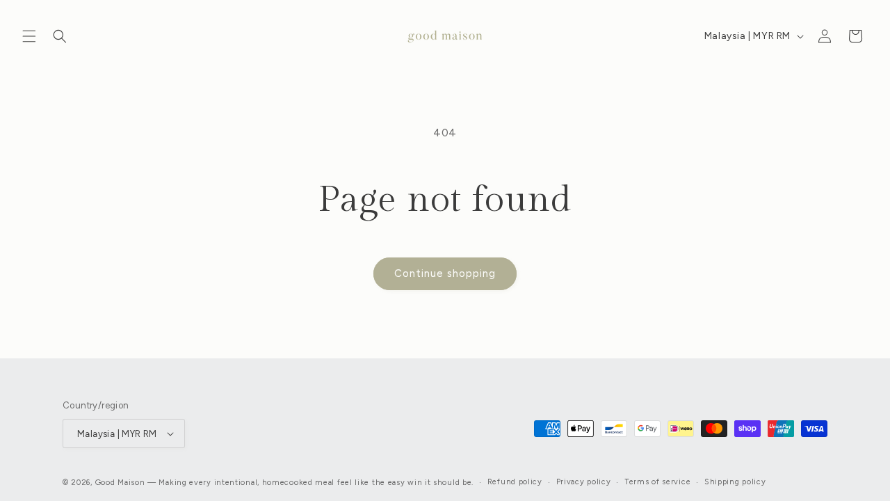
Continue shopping (445, 273)
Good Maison (120, 482)
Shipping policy (735, 481)
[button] (29, 36)
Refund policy (514, 481)
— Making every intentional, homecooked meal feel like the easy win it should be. (310, 482)
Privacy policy (583, 481)
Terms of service (657, 481)
